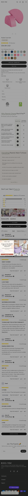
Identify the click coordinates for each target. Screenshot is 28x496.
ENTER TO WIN (7, 254)
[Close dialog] (27, 240)
